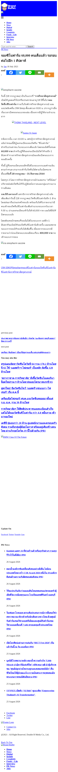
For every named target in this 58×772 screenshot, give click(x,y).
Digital (9, 27)
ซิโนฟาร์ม (6, 272)
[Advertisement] (29, 303)
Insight (9, 30)
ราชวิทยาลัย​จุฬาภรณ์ (21, 272)
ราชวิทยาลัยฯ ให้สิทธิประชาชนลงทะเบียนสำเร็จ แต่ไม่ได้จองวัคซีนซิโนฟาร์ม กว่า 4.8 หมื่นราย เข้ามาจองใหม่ (28, 412)
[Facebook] (11, 72)
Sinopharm (17, 268)
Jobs (8, 42)
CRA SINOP (6, 268)
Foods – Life (11, 35)
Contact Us (11, 727)
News (8, 25)
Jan (5, 66)
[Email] (39, 72)
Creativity (10, 32)
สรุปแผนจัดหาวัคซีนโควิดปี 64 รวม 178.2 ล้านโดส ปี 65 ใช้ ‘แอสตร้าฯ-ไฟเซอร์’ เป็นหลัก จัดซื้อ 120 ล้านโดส (28, 368)
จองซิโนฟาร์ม (29, 268)
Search (30, 47)
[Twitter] (20, 72)
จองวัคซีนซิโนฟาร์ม (46, 268)
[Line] (30, 72)
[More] (50, 72)
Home (8, 23)
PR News (10, 40)
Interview (10, 37)
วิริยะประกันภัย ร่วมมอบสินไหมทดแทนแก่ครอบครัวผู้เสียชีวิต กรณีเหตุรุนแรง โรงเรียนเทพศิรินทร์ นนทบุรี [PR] (31, 595)
